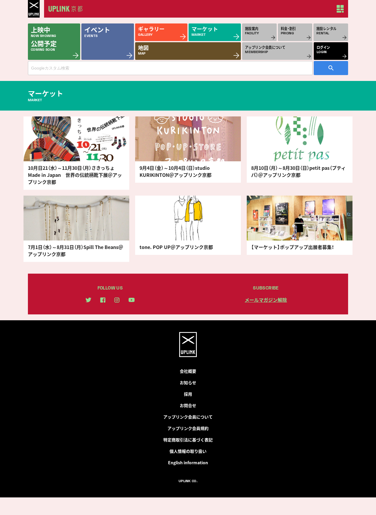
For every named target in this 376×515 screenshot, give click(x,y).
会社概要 (188, 371)
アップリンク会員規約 (188, 428)
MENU (340, 9)
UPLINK (34, 9)
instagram (117, 300)
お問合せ (188, 405)
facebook (102, 300)
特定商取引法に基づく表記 (188, 440)
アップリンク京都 (67, 9)
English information (188, 462)
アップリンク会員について (188, 417)
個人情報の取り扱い (188, 451)
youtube (131, 300)
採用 (188, 394)
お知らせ (188, 382)
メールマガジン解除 (266, 299)
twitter (88, 299)
